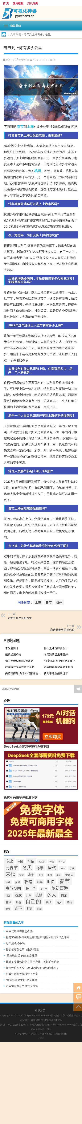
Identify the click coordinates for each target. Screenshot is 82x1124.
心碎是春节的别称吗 (62, 629)
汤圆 (8, 895)
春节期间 (13, 888)
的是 (64, 895)
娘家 (63, 868)
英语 (49, 902)
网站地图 (24, 1019)
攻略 (28, 881)
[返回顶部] (77, 1006)
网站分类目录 (58, 1015)
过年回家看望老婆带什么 (58, 667)
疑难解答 (35, 1019)
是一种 (43, 888)
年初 (49, 874)
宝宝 (21, 874)
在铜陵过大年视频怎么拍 (20, 667)
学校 (72, 868)
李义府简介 (11, 648)
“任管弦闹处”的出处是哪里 (21, 980)
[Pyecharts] (41, 13)
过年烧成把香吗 (15, 943)
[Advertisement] (41, 1083)
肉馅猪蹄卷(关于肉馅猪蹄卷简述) (23, 673)
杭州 (37, 170)
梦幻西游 (59, 888)
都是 (29, 908)
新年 (40, 882)
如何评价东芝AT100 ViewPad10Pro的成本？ (32, 967)
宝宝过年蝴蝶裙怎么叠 (19, 931)
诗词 (69, 902)
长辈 (39, 908)
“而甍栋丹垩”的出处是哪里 (59, 660)
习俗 (30, 860)
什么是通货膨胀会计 (56, 648)
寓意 (31, 875)
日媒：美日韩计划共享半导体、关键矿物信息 (32, 961)
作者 (52, 861)
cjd (13, 60)
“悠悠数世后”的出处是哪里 (21, 955)
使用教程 (18, 3)
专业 (9, 860)
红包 (18, 902)
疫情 (39, 894)
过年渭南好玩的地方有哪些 (22, 986)
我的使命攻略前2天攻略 (19, 660)
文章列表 (15, 34)
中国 (20, 861)
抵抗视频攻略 (13, 654)
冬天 (27, 867)
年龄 (58, 874)
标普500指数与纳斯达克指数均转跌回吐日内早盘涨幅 (37, 937)
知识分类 (32, 3)
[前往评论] (77, 996)
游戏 (18, 895)
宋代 (10, 874)
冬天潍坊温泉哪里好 (56, 654)
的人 (51, 894)
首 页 (6, 3)
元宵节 (12, 867)
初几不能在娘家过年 (56, 673)
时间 (51, 881)
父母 (28, 895)
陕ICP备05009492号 (51, 1019)
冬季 (39, 867)
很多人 (69, 875)
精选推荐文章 (73, 1015)
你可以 (62, 861)
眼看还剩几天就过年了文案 (22, 974)
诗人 (59, 902)
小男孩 (41, 1037)
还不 (18, 908)
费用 (8, 908)
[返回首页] (77, 987)
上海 (30, 126)
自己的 (33, 901)
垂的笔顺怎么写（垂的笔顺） (23, 949)
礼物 (8, 902)
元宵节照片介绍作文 (20, 618)
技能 (17, 882)
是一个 (31, 888)
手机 (8, 882)
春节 (20, 126)
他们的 (42, 861)
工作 (41, 874)
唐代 (52, 867)
